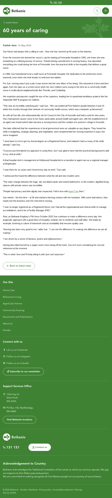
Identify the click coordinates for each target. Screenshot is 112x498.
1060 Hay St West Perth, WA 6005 (13, 398)
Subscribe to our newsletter (24, 371)
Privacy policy (45, 489)
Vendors (24, 489)
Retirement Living (12, 296)
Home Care (9, 290)
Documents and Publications (18, 316)
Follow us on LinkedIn (18, 363)
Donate (6, 330)
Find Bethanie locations (19, 419)
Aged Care (73, 191)
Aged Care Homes (12, 303)
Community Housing (13, 310)
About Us (8, 323)
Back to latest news (20, 265)
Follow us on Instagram (18, 356)
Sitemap (78, 489)
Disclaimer (33, 489)
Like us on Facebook (17, 349)
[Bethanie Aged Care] (14, 10)
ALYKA (13, 492)
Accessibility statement (63, 489)
